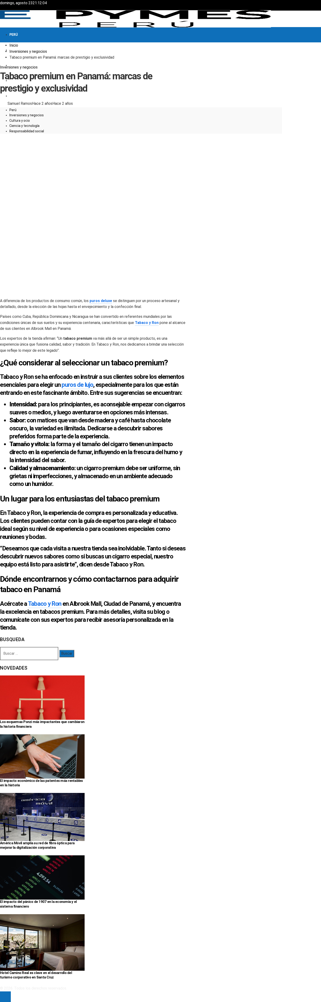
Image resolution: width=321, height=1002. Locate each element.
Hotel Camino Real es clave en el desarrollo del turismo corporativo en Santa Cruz (36, 975)
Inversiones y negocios (19, 67)
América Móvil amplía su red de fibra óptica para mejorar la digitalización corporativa (37, 845)
